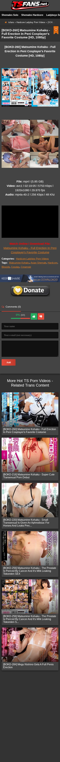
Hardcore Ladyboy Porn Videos (30, 22)
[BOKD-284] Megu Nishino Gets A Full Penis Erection (28, 666)
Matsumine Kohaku (19, 262)
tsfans (11, 22)
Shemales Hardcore (32, 15)
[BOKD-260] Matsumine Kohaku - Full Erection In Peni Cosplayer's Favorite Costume (29, 430)
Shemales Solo (10, 15)
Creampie (26, 266)
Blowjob (6, 266)
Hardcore (52, 262)
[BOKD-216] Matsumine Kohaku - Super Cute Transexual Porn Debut (29, 476)
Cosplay (15, 266)
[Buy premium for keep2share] (30, 281)
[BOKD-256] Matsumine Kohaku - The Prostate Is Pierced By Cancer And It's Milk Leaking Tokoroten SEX (29, 571)
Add (8, 362)
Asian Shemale (38, 262)
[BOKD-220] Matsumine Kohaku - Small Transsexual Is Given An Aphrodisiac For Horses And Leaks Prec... (26, 522)
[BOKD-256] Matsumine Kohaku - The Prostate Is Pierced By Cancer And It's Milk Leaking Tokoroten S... (29, 619)
